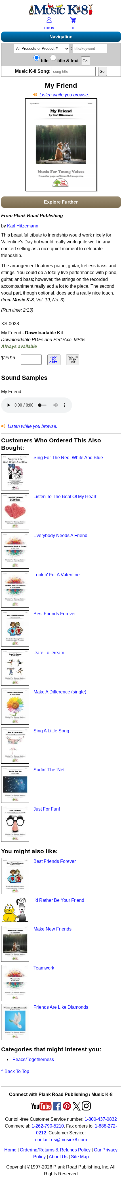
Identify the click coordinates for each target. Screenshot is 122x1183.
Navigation (61, 36)
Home (10, 1149)
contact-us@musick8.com (61, 1139)
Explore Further (61, 202)
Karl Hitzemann (22, 225)
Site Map (80, 1156)
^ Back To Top (15, 1071)
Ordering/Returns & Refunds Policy (55, 1149)
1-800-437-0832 (101, 1119)
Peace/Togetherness (33, 1059)
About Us (58, 1156)
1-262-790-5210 (47, 1126)
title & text (67, 60)
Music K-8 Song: (33, 71)
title (44, 60)
